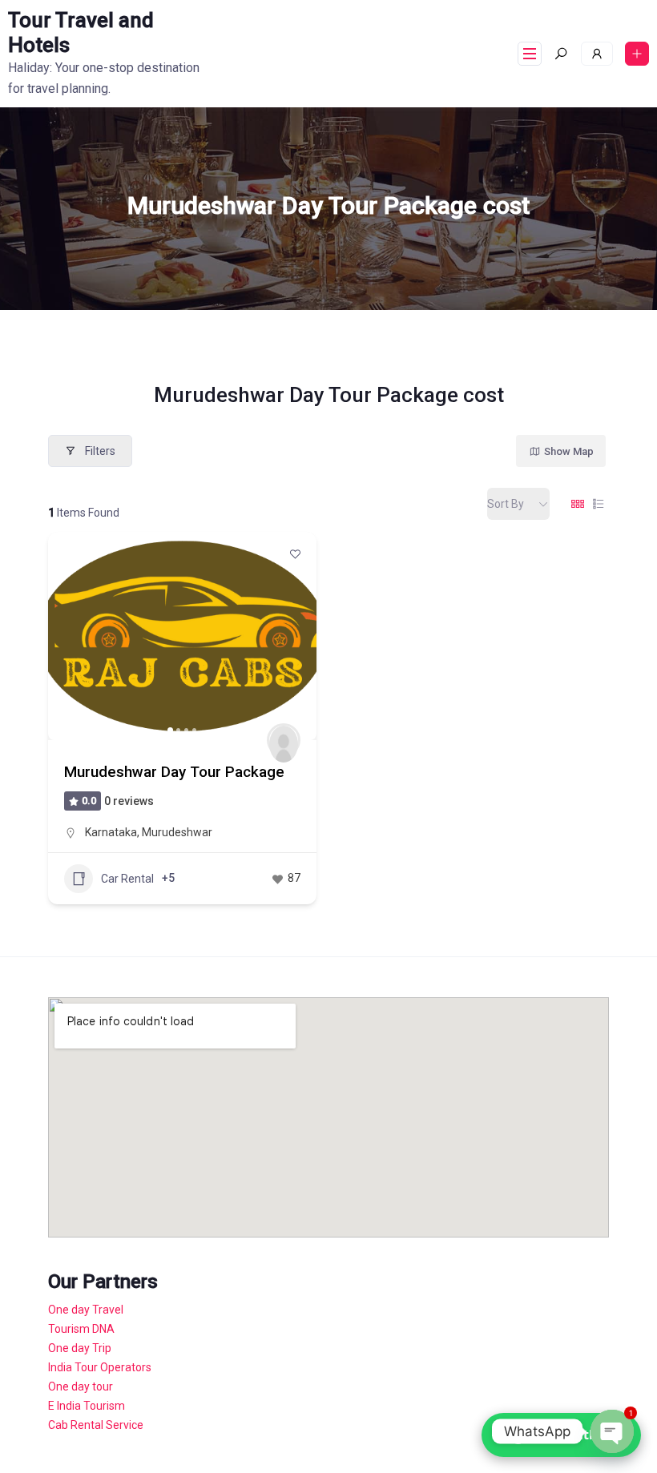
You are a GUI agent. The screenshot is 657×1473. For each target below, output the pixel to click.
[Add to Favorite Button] (295, 553)
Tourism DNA (81, 1328)
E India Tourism (86, 1405)
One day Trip (79, 1348)
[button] (68, 636)
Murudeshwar (177, 832)
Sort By (505, 503)
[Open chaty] (612, 1431)
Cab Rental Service (95, 1425)
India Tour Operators (99, 1367)
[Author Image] (283, 740)
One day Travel (85, 1309)
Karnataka (111, 832)
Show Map (569, 451)
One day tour (80, 1386)
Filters (100, 451)
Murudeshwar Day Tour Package (174, 772)
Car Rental (127, 878)
